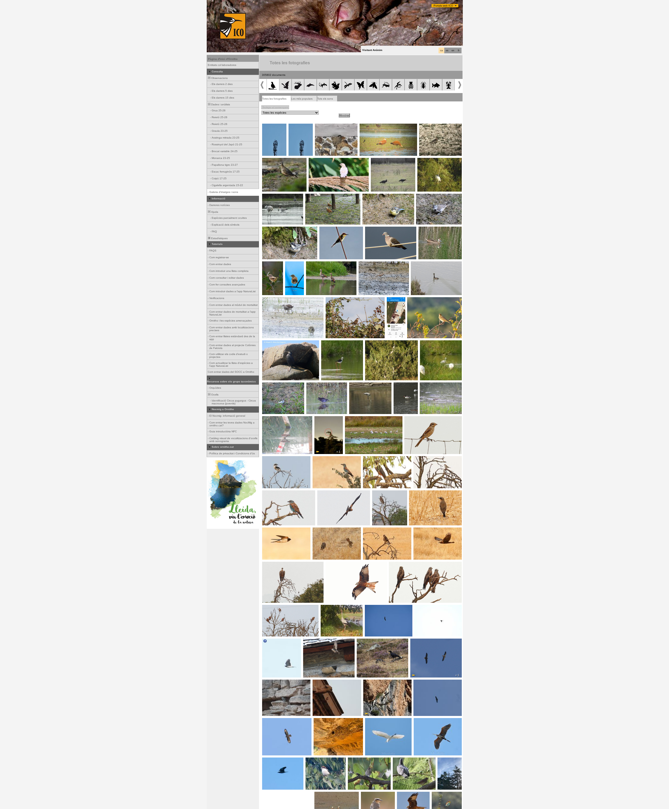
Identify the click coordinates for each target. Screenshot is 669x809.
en (453, 50)
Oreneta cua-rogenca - (329, 720)
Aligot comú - (372, 530)
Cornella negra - (368, 641)
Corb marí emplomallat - (278, 343)
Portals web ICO (443, 5)
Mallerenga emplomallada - (434, 196)
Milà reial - (333, 564)
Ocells (214, 394)
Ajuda (214, 211)
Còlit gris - (416, 493)
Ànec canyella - (370, 126)
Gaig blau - (321, 459)
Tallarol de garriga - (269, 266)
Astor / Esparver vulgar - (279, 641)
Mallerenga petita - (275, 229)
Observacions (219, 78)
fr (458, 50)
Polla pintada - (272, 419)
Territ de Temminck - (434, 385)
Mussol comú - (323, 530)
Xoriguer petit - (272, 607)
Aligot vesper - (272, 720)
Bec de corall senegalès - (343, 300)
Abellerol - (327, 229)
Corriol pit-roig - (430, 126)
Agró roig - (421, 720)
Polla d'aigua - (272, 300)
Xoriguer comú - (324, 682)
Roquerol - (311, 641)
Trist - (290, 264)
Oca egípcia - (316, 264)
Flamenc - (356, 385)
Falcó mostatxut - (375, 459)
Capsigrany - (414, 419)
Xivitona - (269, 385)
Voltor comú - (271, 564)
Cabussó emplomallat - (426, 264)
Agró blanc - (374, 720)
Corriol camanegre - (372, 264)
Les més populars (302, 98)
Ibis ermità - (379, 160)
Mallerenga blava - (375, 196)
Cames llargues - (333, 343)
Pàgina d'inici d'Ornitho (223, 59)
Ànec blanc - (403, 385)
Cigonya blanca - (274, 126)
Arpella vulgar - (328, 493)
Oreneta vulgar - (326, 126)
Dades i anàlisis (220, 104)
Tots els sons (325, 98)
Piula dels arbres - (419, 300)
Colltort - (399, 760)
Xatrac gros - (271, 196)
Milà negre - (397, 564)
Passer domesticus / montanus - (330, 160)
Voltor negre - (423, 682)
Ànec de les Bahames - (434, 229)
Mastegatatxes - (359, 760)
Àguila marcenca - (384, 493)
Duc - (319, 419)
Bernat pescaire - (377, 343)
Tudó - (370, 229)
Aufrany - (417, 641)
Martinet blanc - (431, 343)
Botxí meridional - (274, 459)
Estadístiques (219, 238)
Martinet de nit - (428, 160)
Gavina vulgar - (356, 419)
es (447, 50)
